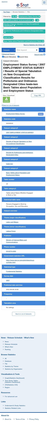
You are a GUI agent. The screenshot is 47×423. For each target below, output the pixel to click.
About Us (8, 419)
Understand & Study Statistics (15, 405)
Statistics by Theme (11, 366)
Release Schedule (11, 344)
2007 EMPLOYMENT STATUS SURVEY (20, 132)
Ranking (7, 349)
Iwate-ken (9, 164)
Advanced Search (8, 54)
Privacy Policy (34, 419)
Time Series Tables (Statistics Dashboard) (12, 381)
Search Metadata (10, 57)
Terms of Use (20, 419)
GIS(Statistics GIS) (11, 385)
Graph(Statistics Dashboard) (14, 378)
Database (8, 361)
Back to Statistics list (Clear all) (34, 45)
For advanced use (11, 396)
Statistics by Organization (13, 369)
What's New (9, 347)
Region (7, 387)
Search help (38, 54)
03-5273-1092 (11, 251)
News (7, 341)
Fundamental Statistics (14, 271)
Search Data (23, 57)
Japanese (4, 2)
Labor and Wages (12, 222)
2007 (8, 280)
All (5, 358)
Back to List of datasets (11, 105)
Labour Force (11, 231)
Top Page (6, 12)
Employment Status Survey (15, 114)
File (6, 364)
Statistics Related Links (13, 408)
